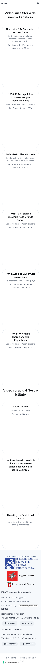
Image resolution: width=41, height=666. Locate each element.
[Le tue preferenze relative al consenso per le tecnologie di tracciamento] (11, 662)
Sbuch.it (20, 661)
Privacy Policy (24, 605)
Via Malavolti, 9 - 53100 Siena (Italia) (18, 638)
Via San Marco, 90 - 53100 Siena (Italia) (20, 618)
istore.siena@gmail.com (12, 614)
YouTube (28, 623)
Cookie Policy (33, 605)
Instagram (11, 644)
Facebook (11, 623)
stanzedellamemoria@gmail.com (16, 634)
